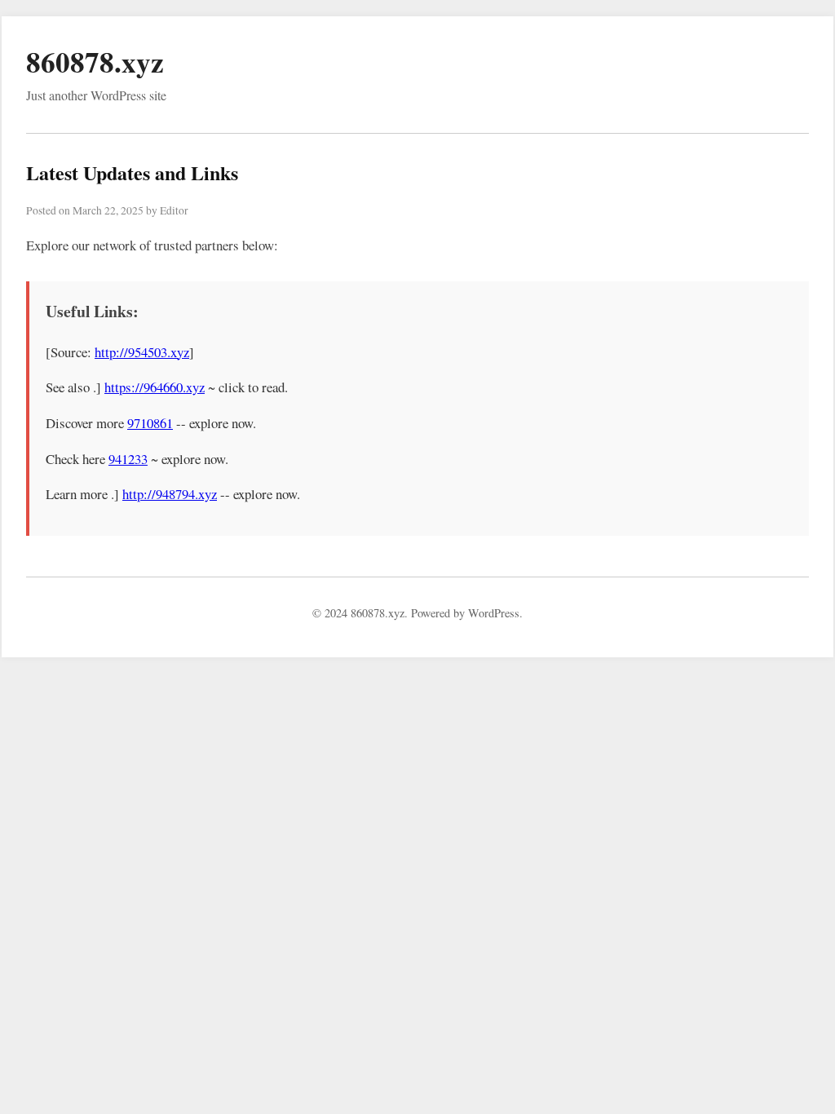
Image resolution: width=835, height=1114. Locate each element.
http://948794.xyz (169, 493)
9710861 (150, 422)
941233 (128, 458)
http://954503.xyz (142, 352)
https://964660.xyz (154, 387)
